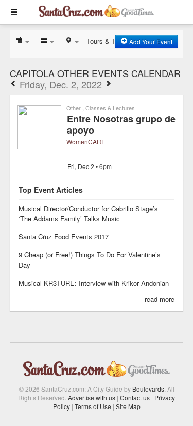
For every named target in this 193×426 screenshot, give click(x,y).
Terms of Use (93, 406)
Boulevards (148, 388)
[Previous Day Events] (13, 84)
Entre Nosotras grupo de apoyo (121, 124)
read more (159, 299)
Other (73, 108)
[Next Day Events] (108, 84)
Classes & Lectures (110, 108)
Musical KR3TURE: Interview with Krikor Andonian (94, 283)
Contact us (135, 397)
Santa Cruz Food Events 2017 (64, 237)
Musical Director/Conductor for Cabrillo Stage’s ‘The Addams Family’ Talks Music (88, 213)
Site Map (128, 406)
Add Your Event (150, 41)
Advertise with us (91, 397)
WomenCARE (86, 141)
